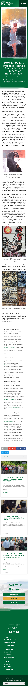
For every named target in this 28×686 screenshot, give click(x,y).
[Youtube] (14, 632)
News (20, 77)
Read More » (5, 492)
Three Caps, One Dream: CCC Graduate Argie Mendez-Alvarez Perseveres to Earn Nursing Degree (13, 556)
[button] (23, 3)
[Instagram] (17, 632)
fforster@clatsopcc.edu (13, 352)
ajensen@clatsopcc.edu (9, 347)
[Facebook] (10, 632)
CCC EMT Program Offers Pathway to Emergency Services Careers (13, 518)
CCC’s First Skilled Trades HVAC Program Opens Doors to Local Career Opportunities (13, 479)
